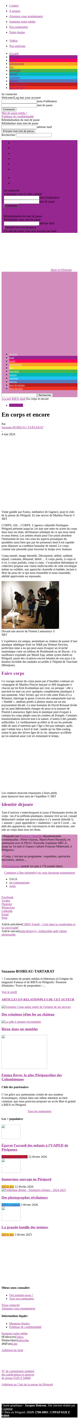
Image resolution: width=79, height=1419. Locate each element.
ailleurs (13, 80)
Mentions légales (19, 1323)
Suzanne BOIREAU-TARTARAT (23, 427)
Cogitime (7, 1408)
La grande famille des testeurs (25, 1227)
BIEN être (8, 1186)
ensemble (15, 70)
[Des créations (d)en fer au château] (36, 1007)
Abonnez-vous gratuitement (26, 16)
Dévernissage (11, 866)
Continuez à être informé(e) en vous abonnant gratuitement (39, 872)
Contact (14, 5)
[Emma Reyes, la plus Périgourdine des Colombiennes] (24, 1067)
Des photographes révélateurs (25, 1197)
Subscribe (23, 1340)
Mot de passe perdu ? (14, 113)
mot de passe (45, 105)
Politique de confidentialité (18, 116)
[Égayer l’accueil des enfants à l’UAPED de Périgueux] (11, 1138)
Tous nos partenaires (21, 1298)
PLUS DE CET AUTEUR (57, 999)
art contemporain (19, 882)
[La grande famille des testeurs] (11, 1219)
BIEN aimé (19, 398)
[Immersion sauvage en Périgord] (11, 1171)
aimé (12, 56)
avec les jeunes (18, 84)
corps (12, 886)
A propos (14, 11)
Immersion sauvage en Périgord (26, 1179)
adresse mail (44, 127)
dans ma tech (17, 87)
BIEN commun (11, 1204)
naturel (13, 74)
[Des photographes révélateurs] (34, 1190)
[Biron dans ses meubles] (21, 1021)
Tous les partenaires (39, 1111)
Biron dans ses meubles (20, 1029)
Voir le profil (9, 992)
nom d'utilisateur (47, 101)
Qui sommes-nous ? (21, 1295)
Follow (19, 1336)
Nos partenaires (18, 27)
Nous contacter (11, 1305)
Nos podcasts (17, 46)
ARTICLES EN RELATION (21, 999)
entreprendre (16, 63)
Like (14, 1343)
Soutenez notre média (22, 21)
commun (14, 77)
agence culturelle (32, 836)
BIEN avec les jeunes (15, 1156)
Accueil (14, 53)
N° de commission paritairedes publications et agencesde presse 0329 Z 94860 (18, 1374)
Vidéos (13, 40)
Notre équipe (17, 32)
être (11, 67)
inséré (12, 60)
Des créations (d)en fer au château (28, 1014)
